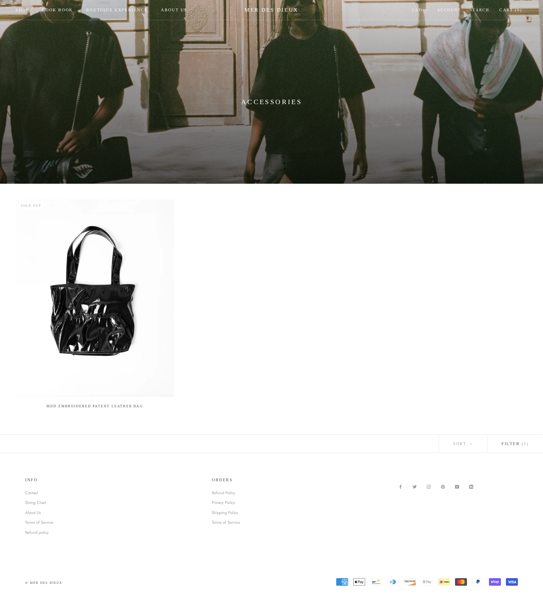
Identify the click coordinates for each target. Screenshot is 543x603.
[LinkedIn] (471, 486)
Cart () (510, 10)
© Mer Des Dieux (43, 582)
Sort (460, 443)
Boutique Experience (117, 10)
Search (479, 10)
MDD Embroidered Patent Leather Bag (95, 406)
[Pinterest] (443, 486)
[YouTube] (457, 486)
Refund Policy (223, 493)
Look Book (57, 10)
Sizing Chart (35, 502)
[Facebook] (400, 486)
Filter (515, 443)
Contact (31, 493)
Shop (22, 10)
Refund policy (37, 532)
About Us (174, 10)
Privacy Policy (223, 502)
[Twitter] (415, 486)
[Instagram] (429, 486)
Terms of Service (39, 522)
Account (449, 10)
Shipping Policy (225, 513)
